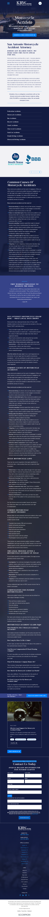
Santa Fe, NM (25, 863)
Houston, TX (24, 852)
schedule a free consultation (23, 35)
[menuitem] (19, 911)
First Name (10, 772)
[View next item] (39, 172)
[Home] (24, 3)
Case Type (9, 784)
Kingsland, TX (24, 854)
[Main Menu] (8, 3)
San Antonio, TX (24, 861)
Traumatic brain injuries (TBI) (16, 523)
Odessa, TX (24, 859)
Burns (10, 535)
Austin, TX (24, 845)
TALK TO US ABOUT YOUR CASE (37, 695)
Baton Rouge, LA (24, 847)
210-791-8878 (24, 839)
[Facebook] (20, 895)
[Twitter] (29, 895)
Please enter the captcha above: (15, 798)
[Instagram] (26, 895)
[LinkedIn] (23, 895)
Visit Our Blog (13, 751)
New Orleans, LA (24, 857)
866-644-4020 (24, 834)
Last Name (27, 772)
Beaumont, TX (24, 850)
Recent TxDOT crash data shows (15, 326)
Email (26, 778)
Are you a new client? (13, 789)
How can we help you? (13, 803)
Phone (9, 778)
